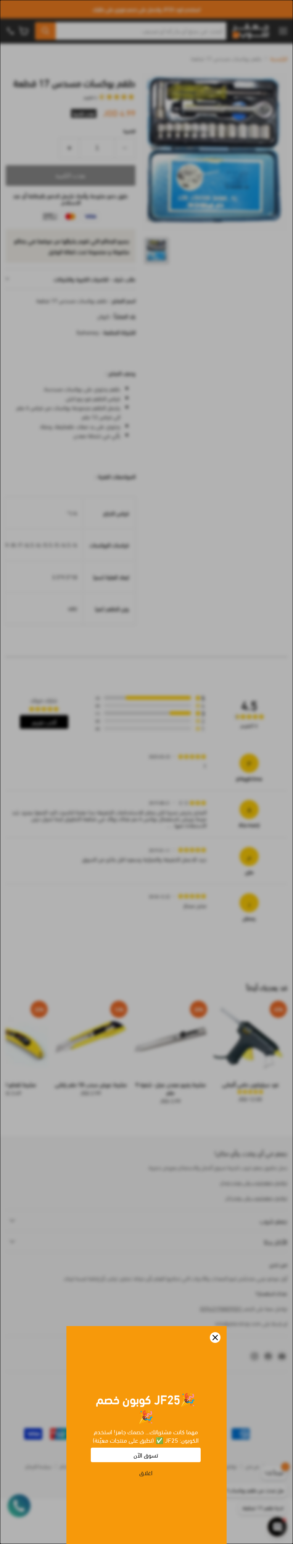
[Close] (215, 1337)
